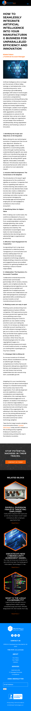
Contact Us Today (15, 462)
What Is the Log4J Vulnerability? (15, 599)
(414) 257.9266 (19, 649)
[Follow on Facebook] (12, 635)
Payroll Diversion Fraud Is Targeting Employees (15, 509)
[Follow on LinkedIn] (18, 635)
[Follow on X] (15, 635)
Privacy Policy (10, 702)
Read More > (16, 523)
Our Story (16, 658)
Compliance (15, 674)
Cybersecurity (15, 670)
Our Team (15, 660)
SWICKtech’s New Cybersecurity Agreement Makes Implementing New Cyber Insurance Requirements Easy (15, 559)
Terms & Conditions (19, 702)
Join (5, 689)
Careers (15, 662)
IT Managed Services (15, 672)
